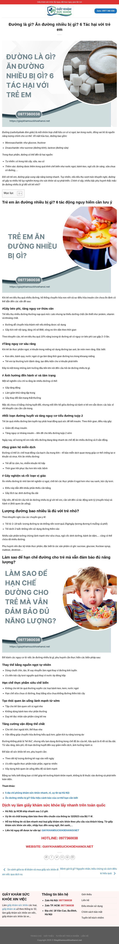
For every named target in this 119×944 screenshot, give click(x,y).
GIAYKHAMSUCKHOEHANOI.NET (60, 830)
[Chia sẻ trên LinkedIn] (72, 857)
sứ (19, 905)
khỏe (25, 905)
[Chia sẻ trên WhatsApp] (46, 857)
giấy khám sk (9, 909)
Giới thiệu (49, 936)
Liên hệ (84, 936)
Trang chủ (36, 936)
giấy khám (12, 905)
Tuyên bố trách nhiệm (67, 936)
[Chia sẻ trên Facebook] (51, 857)
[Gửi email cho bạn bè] (62, 857)
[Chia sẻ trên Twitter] (56, 857)
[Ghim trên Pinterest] (67, 857)
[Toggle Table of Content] (18, 193)
